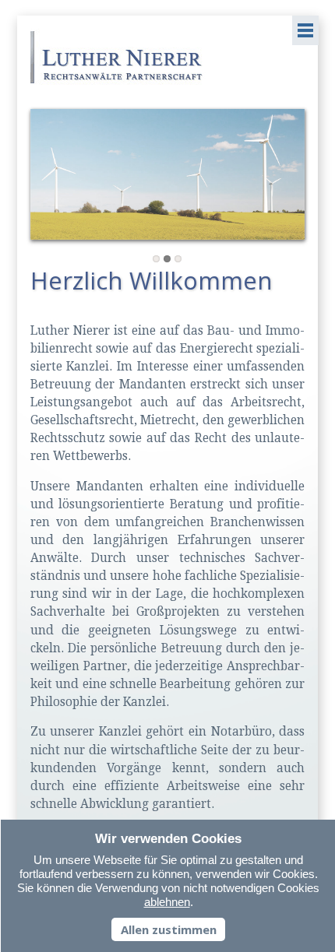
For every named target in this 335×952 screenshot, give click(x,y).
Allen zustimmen (169, 929)
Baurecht (178, 258)
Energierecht (167, 258)
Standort (156, 258)
